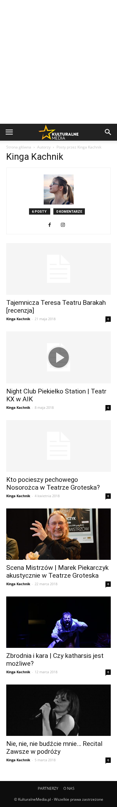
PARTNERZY (48, 788)
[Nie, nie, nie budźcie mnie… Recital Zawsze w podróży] (58, 710)
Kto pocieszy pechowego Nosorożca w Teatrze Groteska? (53, 483)
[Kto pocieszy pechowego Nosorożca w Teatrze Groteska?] (58, 446)
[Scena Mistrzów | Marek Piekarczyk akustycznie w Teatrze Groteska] (58, 534)
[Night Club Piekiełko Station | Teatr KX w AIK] (58, 357)
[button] (108, 132)
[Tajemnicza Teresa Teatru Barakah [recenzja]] (58, 269)
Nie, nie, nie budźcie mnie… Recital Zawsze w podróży (54, 747)
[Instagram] (65, 225)
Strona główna (18, 147)
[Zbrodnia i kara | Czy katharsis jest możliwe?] (58, 622)
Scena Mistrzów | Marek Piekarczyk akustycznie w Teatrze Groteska (57, 571)
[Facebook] (52, 225)
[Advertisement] (58, 62)
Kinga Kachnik (18, 318)
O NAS (69, 788)
